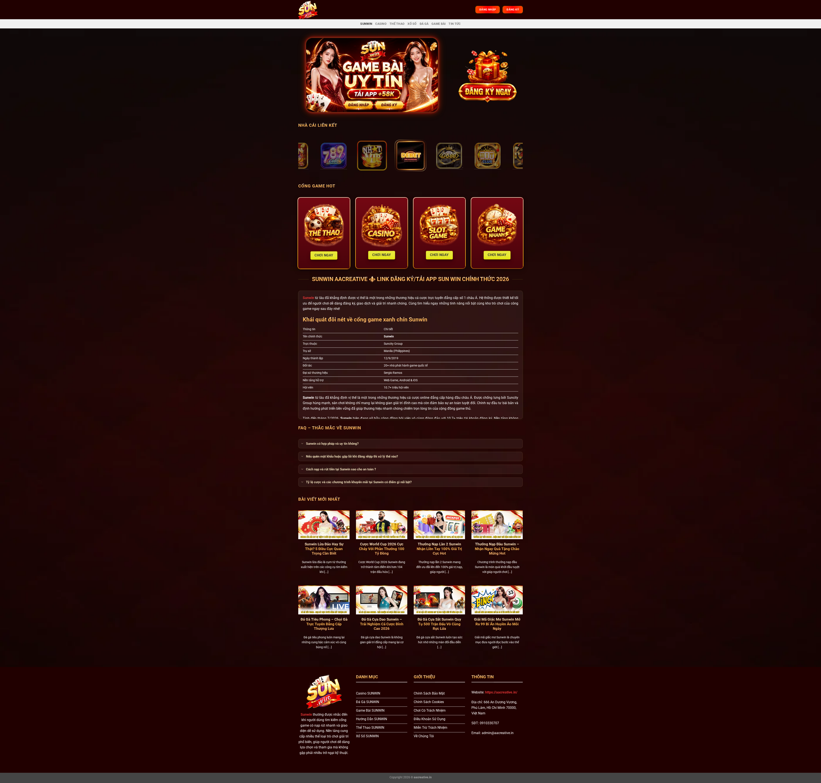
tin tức (455, 24)
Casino (381, 24)
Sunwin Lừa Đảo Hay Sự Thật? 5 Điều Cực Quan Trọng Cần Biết (324, 548)
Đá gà (424, 24)
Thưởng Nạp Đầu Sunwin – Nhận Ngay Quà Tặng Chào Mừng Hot (497, 548)
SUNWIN (366, 24)
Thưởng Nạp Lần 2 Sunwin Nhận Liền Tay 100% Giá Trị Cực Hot (439, 548)
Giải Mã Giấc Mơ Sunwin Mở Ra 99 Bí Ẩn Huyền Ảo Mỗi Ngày (497, 624)
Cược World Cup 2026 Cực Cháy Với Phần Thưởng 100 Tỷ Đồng (381, 548)
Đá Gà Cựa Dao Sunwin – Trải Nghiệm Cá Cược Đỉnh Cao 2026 (381, 624)
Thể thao (397, 24)
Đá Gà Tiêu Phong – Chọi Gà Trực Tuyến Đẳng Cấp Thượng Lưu (324, 624)
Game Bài (438, 24)
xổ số (412, 24)
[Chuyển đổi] (302, 444)
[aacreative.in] (311, 9)
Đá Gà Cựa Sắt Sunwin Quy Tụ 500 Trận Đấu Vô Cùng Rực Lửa (439, 624)
